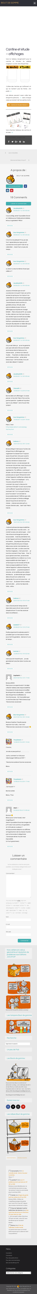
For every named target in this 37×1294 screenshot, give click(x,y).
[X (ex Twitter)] (18, 1107)
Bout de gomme (18, 714)
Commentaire (10, 873)
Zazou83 (16, 388)
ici (10, 91)
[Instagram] (13, 1107)
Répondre (10, 225)
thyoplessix (17, 740)
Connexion (9, 1255)
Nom (7, 917)
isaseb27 (16, 625)
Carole (13, 1195)
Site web (8, 931)
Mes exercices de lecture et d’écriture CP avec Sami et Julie (18, 1212)
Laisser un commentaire (18, 203)
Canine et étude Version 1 (19, 105)
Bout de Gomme (10, 3)
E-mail (8, 924)
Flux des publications (12, 1258)
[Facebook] (8, 1107)
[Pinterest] (23, 1107)
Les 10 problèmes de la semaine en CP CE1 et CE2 (18, 1182)
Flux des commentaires (13, 1260)
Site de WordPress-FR (12, 1262)
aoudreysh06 (17, 208)
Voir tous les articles (14, 186)
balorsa (15, 441)
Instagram (7, 190)
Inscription (9, 1253)
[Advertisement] (18, 26)
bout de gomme (18, 232)
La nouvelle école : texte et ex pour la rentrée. (18, 1173)
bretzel (15, 651)
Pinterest (11, 190)
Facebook (25, 186)
